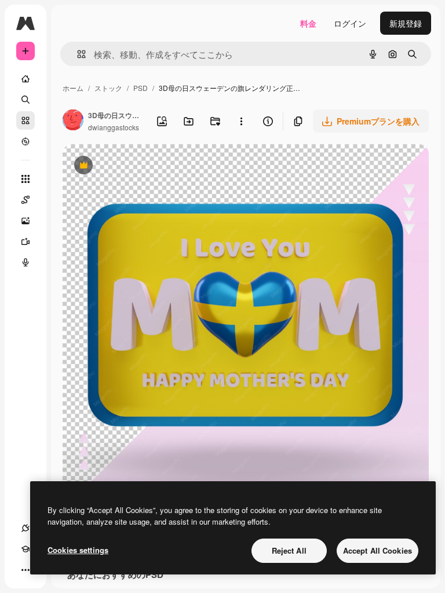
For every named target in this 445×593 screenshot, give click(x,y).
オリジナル (142, 166)
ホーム (73, 88)
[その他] (25, 570)
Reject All (289, 550)
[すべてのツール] (25, 179)
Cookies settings (78, 549)
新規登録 (405, 23)
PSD (140, 88)
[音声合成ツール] (25, 262)
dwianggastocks (113, 127)
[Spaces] (25, 200)
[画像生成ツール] (25, 220)
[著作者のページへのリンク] (73, 121)
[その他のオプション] (241, 121)
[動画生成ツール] (25, 241)
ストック (108, 88)
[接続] (25, 528)
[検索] (25, 99)
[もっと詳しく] (25, 141)
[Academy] (25, 549)
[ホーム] (25, 78)
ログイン (350, 23)
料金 (308, 23)
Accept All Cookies (377, 550)
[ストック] (25, 120)
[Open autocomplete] (77, 54)
